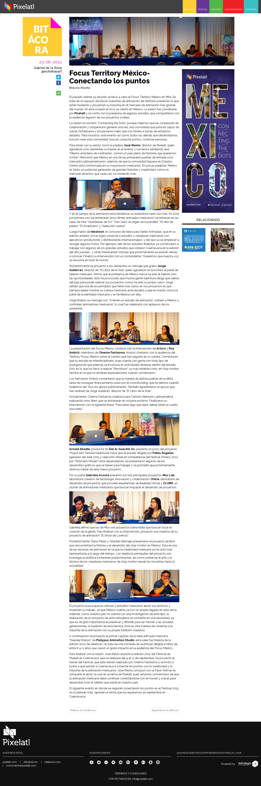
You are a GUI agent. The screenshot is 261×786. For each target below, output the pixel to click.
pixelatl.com (10, 762)
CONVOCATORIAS (233, 9)
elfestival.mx (31, 762)
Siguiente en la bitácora (165, 710)
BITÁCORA (189, 9)
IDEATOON (216, 9)
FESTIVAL (203, 9)
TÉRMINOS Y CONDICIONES (130, 773)
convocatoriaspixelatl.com (21, 765)
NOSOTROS (251, 9)
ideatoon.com (53, 762)
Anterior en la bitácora (83, 710)
